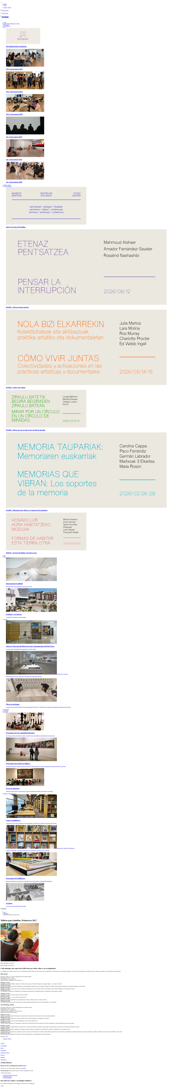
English (5, 4)
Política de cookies (7, 1076)
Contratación (3, 1050)
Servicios (3, 1055)
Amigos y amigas (7, 185)
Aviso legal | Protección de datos (10, 1075)
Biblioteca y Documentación (9, 793)
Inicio (4, 555)
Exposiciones (6, 709)
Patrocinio (3, 1057)
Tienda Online (5, 13)
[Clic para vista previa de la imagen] (20, 960)
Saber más (32, 1083)
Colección (5, 619)
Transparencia (4, 1059)
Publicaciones (6, 24)
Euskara (5, 5)
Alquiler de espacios (5, 1052)
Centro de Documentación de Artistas (11, 23)
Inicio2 (4, 22)
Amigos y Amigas (7, 7)
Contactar (24, 1068)
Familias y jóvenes (7, 1038)
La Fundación (4, 1045)
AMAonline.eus (6, 26)
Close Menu (3, 908)
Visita (4, 556)
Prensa (2, 1048)
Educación (5, 712)
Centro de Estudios (7, 186)
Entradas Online (5, 10)
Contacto (2, 1043)
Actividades (5, 710)
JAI (4, 27)
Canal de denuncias (7, 1077)
